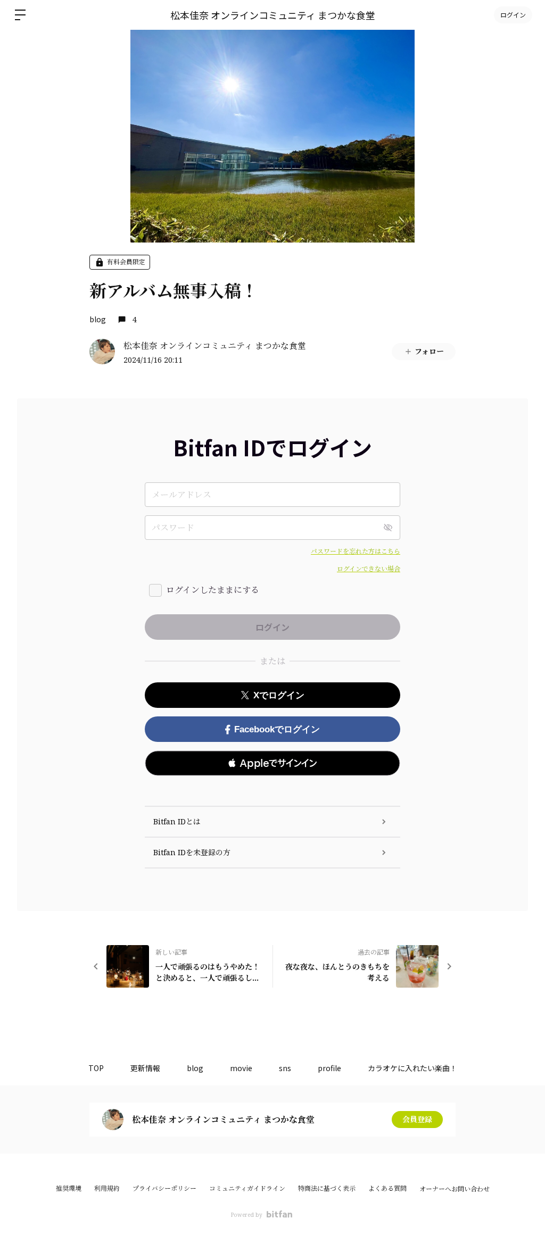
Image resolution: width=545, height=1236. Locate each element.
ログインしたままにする (212, 590)
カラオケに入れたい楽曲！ (412, 1068)
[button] (272, 763)
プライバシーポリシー (164, 1188)
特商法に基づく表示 (327, 1188)
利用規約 (107, 1188)
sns (285, 1068)
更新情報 (145, 1068)
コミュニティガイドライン (247, 1188)
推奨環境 (68, 1188)
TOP (96, 1068)
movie (241, 1068)
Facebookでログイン (277, 729)
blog (97, 319)
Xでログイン (278, 695)
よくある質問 (387, 1188)
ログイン (513, 14)
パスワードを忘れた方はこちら (355, 551)
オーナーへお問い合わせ (454, 1189)
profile (329, 1068)
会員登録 (417, 1119)
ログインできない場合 (368, 568)
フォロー (429, 351)
